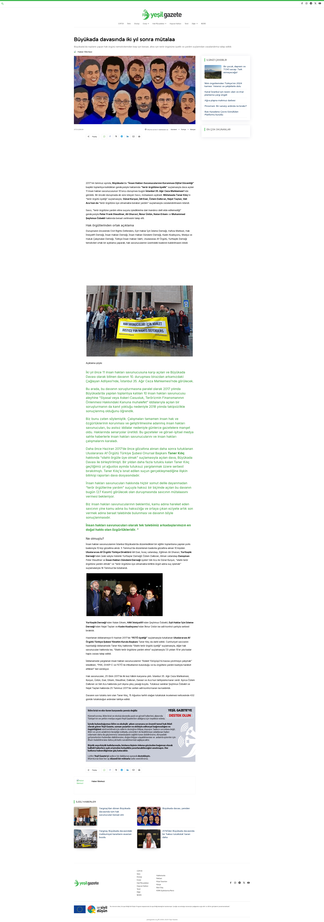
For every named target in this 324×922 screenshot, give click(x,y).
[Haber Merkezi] (75, 52)
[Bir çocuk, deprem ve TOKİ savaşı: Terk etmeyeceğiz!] (213, 72)
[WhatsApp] (104, 136)
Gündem (174, 129)
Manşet (192, 129)
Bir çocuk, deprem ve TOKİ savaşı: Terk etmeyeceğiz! (234, 69)
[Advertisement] (140, 160)
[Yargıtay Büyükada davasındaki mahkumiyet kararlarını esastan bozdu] (85, 838)
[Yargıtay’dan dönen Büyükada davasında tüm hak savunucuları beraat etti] (85, 816)
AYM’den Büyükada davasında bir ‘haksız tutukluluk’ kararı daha (178, 834)
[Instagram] (306, 3)
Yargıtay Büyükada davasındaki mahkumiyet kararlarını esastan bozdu (115, 834)
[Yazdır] (139, 136)
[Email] (133, 136)
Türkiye (183, 129)
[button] (2, 3)
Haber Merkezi (85, 52)
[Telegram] (310, 3)
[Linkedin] (127, 136)
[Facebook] (302, 3)
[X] (315, 3)
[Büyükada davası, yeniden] (148, 816)
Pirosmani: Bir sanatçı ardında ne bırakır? (226, 106)
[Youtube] (319, 3)
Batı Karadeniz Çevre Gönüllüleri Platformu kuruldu (221, 113)
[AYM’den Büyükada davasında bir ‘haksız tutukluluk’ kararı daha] (148, 838)
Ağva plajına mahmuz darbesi (220, 100)
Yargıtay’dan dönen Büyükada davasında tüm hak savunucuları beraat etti (114, 811)
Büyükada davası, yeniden (176, 808)
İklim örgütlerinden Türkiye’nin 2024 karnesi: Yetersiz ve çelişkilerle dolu (223, 85)
